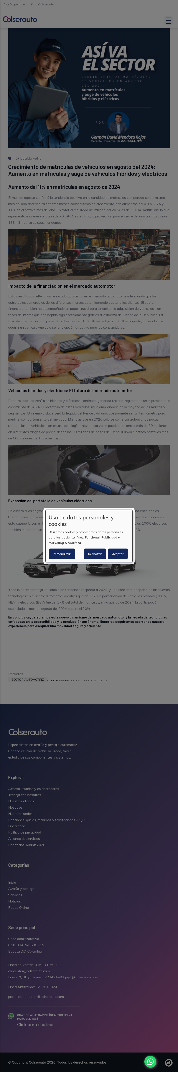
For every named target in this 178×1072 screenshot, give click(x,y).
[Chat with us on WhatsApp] (150, 1062)
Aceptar (118, 554)
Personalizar (62, 554)
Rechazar (95, 554)
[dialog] (89, 536)
